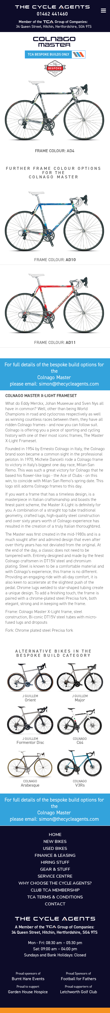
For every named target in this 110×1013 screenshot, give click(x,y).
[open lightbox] (55, 219)
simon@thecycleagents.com (69, 383)
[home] (52, 7)
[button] (103, 10)
